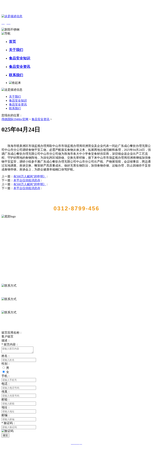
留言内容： (10, 344)
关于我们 (16, 50)
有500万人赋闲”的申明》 (29, 176)
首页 (12, 41)
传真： (5, 391)
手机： (5, 375)
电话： (5, 383)
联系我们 (16, 75)
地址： (5, 407)
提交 (5, 435)
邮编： (5, 415)
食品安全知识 (19, 58)
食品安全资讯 (19, 67)
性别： (5, 363)
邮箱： (5, 399)
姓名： (5, 355)
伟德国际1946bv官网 (14, 119)
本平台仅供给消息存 (26, 180)
